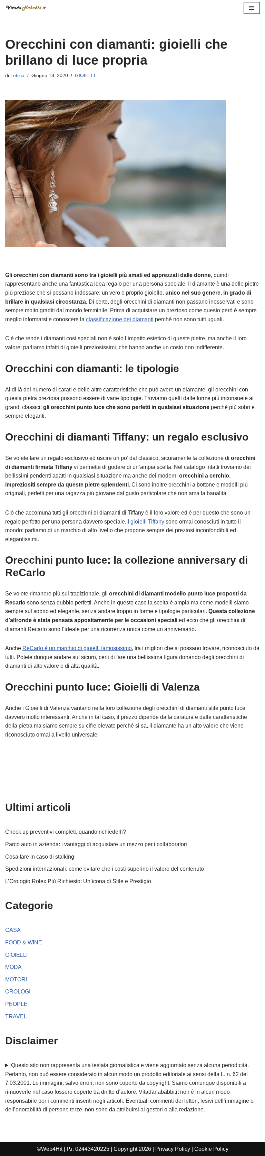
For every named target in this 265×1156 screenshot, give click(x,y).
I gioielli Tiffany (146, 522)
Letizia (17, 75)
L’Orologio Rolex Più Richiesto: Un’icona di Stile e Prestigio (78, 881)
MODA (13, 967)
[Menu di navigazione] (252, 8)
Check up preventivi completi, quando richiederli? (65, 832)
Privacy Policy (172, 1149)
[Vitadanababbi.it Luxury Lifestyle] (26, 8)
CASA (13, 930)
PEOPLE (16, 1004)
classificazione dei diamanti (120, 319)
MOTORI (16, 979)
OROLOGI (17, 992)
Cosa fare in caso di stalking (39, 857)
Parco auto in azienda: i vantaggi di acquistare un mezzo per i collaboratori (96, 844)
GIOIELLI (85, 75)
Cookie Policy (211, 1149)
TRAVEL (16, 1016)
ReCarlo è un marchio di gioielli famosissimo (77, 648)
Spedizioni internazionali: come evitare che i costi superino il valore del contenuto (104, 869)
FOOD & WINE (23, 942)
